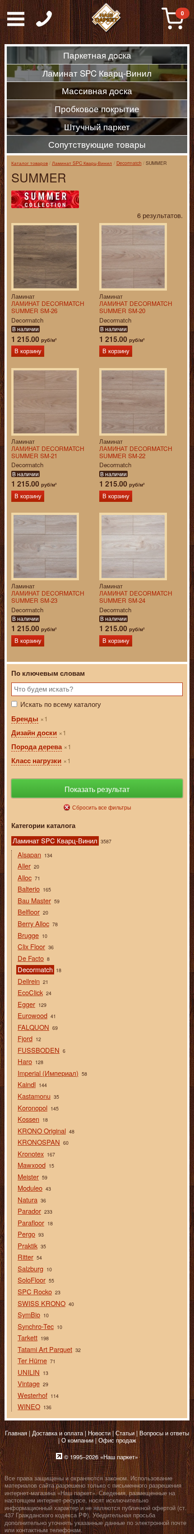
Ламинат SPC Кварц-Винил (82, 162)
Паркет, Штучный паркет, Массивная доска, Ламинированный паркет (106, 18)
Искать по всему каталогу (60, 704)
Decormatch (129, 162)
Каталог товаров (29, 162)
